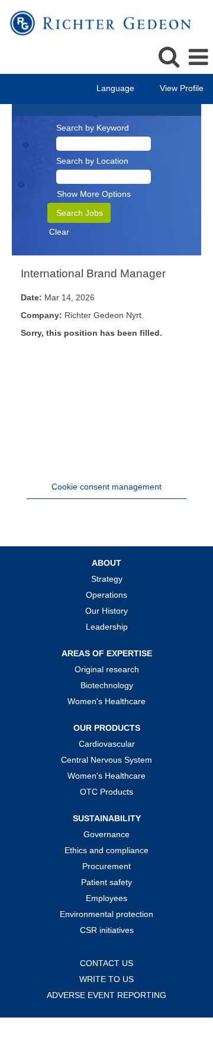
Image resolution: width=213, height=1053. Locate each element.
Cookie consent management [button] (106, 486)
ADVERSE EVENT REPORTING (106, 995)
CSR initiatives (107, 930)
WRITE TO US (106, 979)
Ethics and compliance (106, 850)
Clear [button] (59, 231)
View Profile (182, 88)
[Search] (168, 56)
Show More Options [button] (94, 194)
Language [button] (116, 88)
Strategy (106, 579)
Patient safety (106, 882)
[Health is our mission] (96, 22)
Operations (106, 595)
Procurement (106, 866)
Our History (106, 610)
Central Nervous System (106, 759)
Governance (106, 834)
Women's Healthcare (106, 701)
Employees (106, 898)
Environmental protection (106, 914)
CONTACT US (106, 963)
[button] (198, 57)
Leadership (107, 626)
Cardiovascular (107, 744)
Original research (107, 669)
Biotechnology (106, 685)
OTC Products (106, 791)
